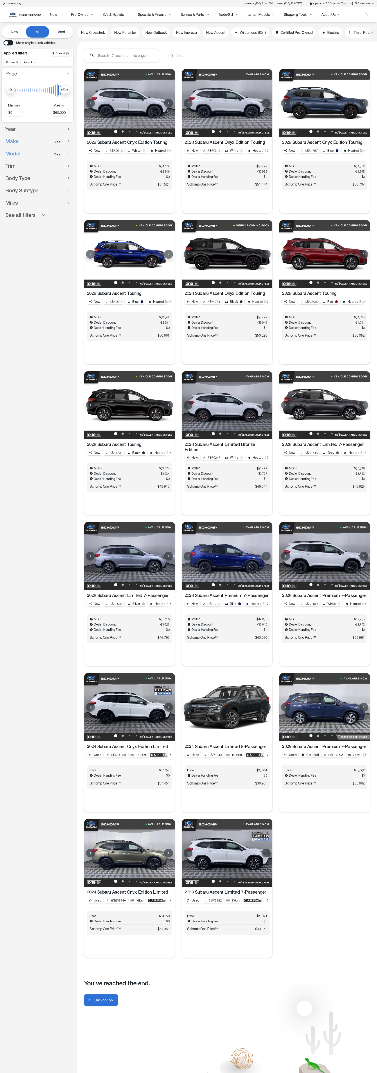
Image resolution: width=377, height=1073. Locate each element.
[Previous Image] (90, 103)
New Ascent (215, 32)
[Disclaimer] (91, 166)
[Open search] (366, 14)
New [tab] (14, 32)
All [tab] (37, 32)
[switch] (29, 42)
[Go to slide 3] (129, 131)
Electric (333, 32)
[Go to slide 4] (136, 131)
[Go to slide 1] (115, 131)
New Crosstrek (93, 32)
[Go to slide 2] (122, 131)
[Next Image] (168, 103)
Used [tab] (61, 32)
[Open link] (159, 754)
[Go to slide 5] (143, 131)
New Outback (156, 32)
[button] (91, 103)
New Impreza (186, 32)
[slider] (10, 90)
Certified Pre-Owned (296, 32)
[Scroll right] (372, 32)
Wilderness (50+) (253, 32)
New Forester (125, 32)
